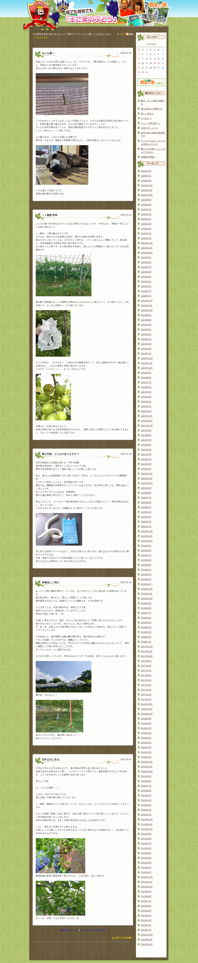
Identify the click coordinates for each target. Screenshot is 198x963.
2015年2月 (146, 810)
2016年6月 (146, 733)
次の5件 (101, 930)
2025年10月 (147, 195)
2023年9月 (146, 315)
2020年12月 (147, 473)
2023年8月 (146, 320)
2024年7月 (146, 267)
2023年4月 (146, 339)
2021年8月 (146, 435)
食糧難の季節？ (148, 157)
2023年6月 (146, 329)
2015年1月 (146, 814)
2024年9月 (146, 257)
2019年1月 (146, 584)
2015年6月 (146, 790)
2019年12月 (147, 531)
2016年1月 (146, 757)
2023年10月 (147, 310)
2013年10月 (147, 887)
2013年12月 (147, 877)
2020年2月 (146, 521)
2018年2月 (146, 637)
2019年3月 (146, 574)
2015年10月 (147, 771)
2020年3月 (146, 517)
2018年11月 (146, 594)
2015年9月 (146, 776)
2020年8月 (146, 493)
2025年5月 (146, 219)
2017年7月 (146, 670)
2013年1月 (146, 930)
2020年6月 (146, 502)
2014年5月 (146, 853)
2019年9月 (146, 545)
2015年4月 (146, 800)
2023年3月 (146, 344)
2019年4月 (146, 570)
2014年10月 (147, 829)
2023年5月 (146, 334)
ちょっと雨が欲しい (150, 123)
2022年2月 (146, 406)
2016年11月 (146, 709)
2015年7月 (146, 786)
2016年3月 (146, 747)
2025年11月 (146, 190)
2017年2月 (146, 694)
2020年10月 (147, 483)
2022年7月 (146, 382)
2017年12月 (147, 646)
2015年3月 (146, 805)
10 (92, 930)
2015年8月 (146, 781)
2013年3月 (146, 920)
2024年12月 (147, 243)
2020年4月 (146, 512)
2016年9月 (146, 718)
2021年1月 (146, 469)
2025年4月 (146, 224)
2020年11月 (146, 478)
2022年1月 (146, 411)
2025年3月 (146, 228)
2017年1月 (146, 699)
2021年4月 (146, 454)
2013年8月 (146, 896)
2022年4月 (146, 397)
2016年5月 (146, 738)
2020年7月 (146, 497)
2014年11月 (146, 824)
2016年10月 (147, 714)
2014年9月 (146, 834)
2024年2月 (146, 291)
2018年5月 (146, 622)
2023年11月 (146, 305)
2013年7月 (146, 901)
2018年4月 (146, 627)
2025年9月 (146, 200)
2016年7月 (146, 728)
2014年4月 (146, 858)
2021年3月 (146, 459)
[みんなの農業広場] (151, 85)
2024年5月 (146, 276)
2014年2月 (146, 867)
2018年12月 (147, 589)
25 (151, 68)
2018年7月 (146, 613)
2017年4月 (146, 685)
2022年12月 (147, 358)
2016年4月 (146, 742)
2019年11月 (146, 536)
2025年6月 (146, 214)
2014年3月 (146, 863)
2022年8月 (146, 377)
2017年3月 (146, 690)
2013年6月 (146, 906)
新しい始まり (147, 113)
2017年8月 (146, 666)
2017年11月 (146, 651)
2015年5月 (146, 795)
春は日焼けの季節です (152, 109)
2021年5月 (146, 449)
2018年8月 (146, 608)
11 (96, 930)
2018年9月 (146, 603)
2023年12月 (147, 301)
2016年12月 (147, 704)
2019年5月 (146, 565)
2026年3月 (146, 171)
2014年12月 (147, 819)
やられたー (146, 118)
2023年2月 (146, 349)
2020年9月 (146, 488)
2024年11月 (146, 248)
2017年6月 (146, 675)
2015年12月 (147, 762)
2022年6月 (146, 387)
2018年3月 (146, 632)
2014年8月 (146, 838)
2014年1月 (146, 872)
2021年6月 (146, 445)
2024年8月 (146, 262)
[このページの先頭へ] (122, 938)
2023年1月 (146, 353)
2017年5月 (146, 680)
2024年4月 (146, 281)
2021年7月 (146, 440)
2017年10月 (147, 656)
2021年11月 (146, 421)
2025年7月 (146, 209)
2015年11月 (146, 766)
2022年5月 (146, 392)
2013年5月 (146, 911)
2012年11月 (146, 939)
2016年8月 (146, 723)
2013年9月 (146, 891)
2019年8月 (146, 550)
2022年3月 (146, 401)
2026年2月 (146, 176)
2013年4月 (146, 915)
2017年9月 (146, 661)
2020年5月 (146, 507)
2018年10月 (147, 598)
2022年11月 (146, 363)
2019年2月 (146, 579)
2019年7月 (146, 555)
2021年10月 (147, 425)
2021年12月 (147, 416)
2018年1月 (146, 642)
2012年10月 (147, 944)
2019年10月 (147, 541)
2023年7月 (146, 325)
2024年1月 (146, 296)
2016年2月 (146, 752)
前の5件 (64, 930)
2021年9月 (146, 430)
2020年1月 (146, 526)
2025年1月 (146, 238)
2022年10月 (147, 368)
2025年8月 (146, 204)
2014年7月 (146, 843)
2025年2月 (146, 233)
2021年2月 (146, 464)
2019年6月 (146, 560)
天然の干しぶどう (149, 128)
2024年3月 (146, 286)
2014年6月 (146, 848)
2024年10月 (147, 252)
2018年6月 (146, 618)
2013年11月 (146, 882)
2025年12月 (147, 185)
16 (143, 63)
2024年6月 (146, 272)
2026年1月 (146, 180)
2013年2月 (146, 925)
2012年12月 (147, 935)
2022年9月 (146, 373)
